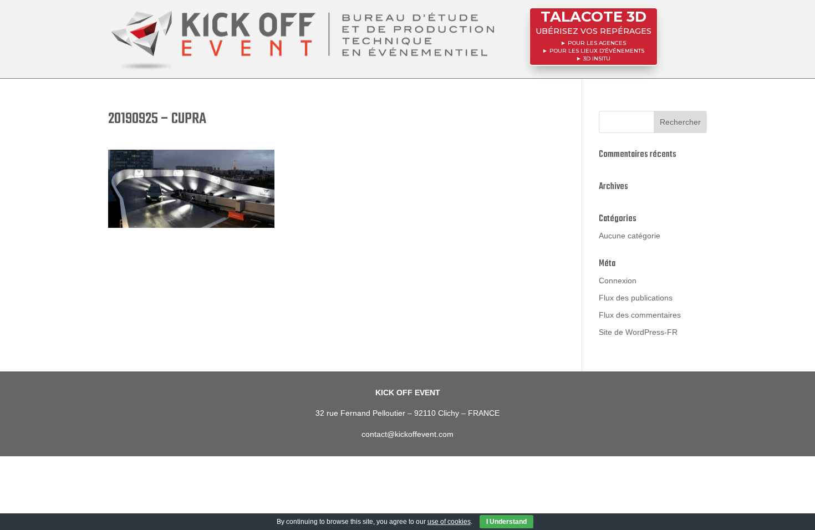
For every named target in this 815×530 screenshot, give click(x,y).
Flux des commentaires (640, 314)
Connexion (617, 280)
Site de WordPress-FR (638, 332)
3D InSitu (596, 58)
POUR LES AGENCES (597, 43)
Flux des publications (636, 297)
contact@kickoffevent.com (407, 434)
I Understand (506, 522)
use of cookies (449, 522)
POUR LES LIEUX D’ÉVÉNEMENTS (596, 50)
